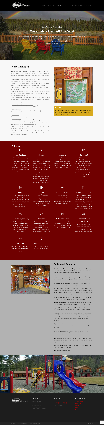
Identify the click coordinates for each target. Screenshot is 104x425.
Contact (82, 5)
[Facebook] (88, 423)
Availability (89, 5)
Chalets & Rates (51, 5)
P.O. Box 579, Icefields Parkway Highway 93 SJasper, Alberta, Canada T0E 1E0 (61, 402)
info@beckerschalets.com (60, 407)
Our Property (61, 5)
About (76, 409)
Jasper (77, 5)
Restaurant (70, 5)
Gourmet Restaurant (63, 268)
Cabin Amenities (78, 403)
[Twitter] (92, 423)
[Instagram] (90, 423)
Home (44, 5)
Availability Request (79, 401)
